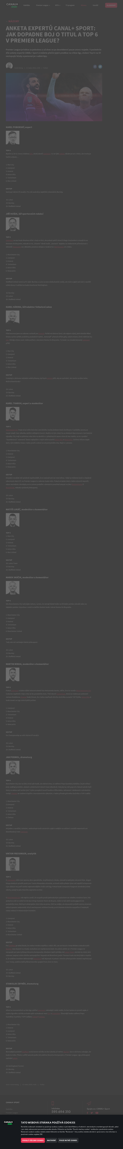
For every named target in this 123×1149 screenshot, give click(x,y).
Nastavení (51, 1140)
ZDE (41, 1134)
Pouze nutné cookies (68, 1140)
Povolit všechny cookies (32, 1140)
